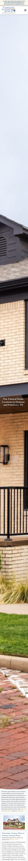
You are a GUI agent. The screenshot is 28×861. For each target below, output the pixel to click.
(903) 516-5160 (14, 839)
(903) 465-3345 (8, 811)
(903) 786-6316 (19, 811)
